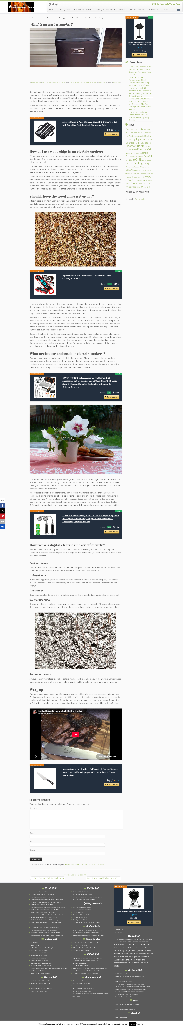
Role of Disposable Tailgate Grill (81, 965)
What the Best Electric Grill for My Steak (42, 904)
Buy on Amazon (112, 134)
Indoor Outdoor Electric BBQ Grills (40, 892)
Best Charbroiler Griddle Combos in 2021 (84, 988)
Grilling (138, 163)
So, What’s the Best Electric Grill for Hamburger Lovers (45, 902)
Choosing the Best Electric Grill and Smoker (42, 894)
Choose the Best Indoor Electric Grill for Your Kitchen (45, 927)
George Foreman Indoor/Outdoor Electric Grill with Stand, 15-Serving (139, 43)
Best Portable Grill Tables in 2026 (103, 878)
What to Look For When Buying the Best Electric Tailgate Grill (90, 968)
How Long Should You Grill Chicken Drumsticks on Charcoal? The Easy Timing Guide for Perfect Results (140, 104)
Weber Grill (145, 187)
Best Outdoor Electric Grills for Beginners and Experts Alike (47, 935)
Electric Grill (144, 149)
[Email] (2, 521)
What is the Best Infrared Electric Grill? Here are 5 (44, 920)
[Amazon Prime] (116, 130)
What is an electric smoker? (89, 82)
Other (165, 9)
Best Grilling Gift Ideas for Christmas (40, 973)
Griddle (130, 159)
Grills (121, 9)
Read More (140, 1024)
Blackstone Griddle (83, 9)
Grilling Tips (57, 82)
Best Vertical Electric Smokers (81, 950)
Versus (136, 183)
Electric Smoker (75, 82)
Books (52, 9)
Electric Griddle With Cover (122, 979)
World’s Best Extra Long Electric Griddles (126, 994)
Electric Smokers (47, 82)
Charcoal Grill (132, 142)
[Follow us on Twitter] (57, 4)
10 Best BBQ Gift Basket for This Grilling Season (43, 948)
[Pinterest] (2, 516)
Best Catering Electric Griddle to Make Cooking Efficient (130, 989)
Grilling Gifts (64, 9)
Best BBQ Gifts (34, 943)
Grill (138, 159)
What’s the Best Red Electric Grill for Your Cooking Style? (46, 922)
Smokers (153, 9)
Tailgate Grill (147, 180)
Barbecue (131, 129)
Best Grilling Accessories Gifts (39, 953)
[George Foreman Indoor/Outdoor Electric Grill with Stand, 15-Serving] (139, 29)
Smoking (138, 180)
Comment (33, 808)
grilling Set (146, 167)
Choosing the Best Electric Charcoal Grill (42, 897)
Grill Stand (139, 170)
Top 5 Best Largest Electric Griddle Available (127, 997)
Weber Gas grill (132, 187)
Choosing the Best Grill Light (81, 920)
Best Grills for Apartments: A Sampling (125, 1007)
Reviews (146, 176)
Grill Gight (129, 164)
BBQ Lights (144, 133)
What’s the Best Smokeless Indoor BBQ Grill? (127, 1004)
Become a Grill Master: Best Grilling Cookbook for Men (87, 930)
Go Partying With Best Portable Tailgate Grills (85, 960)
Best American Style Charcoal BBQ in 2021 (42, 988)
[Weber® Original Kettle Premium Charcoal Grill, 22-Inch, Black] (134, 898)
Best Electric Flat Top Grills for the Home (84, 899)
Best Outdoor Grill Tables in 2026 (48, 878)
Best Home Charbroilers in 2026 (81, 986)
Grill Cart (143, 160)
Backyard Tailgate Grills (79, 963)
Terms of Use (119, 929)
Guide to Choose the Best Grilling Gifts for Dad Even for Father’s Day (49, 968)
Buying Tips (133, 139)
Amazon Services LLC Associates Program (129, 948)
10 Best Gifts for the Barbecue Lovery (41, 963)
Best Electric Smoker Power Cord (82, 909)
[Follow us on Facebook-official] (53, 4)
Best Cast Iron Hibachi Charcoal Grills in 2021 (43, 981)
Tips (126, 184)
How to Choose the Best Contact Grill (125, 1009)
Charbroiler (147, 139)
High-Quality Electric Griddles (123, 981)
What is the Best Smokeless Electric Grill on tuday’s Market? (47, 899)
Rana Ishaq (102, 82)
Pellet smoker (137, 177)
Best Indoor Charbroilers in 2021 (81, 983)
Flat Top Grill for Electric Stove (81, 892)
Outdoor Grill (128, 173)
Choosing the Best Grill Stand (81, 917)
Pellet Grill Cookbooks (139, 173)
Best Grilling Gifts (35, 945)
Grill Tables (146, 170)
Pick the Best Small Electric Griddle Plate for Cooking (129, 991)
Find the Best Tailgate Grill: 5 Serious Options (85, 973)
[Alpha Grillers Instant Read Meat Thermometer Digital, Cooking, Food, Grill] (45, 284)
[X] (2, 511)
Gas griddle (138, 157)
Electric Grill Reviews (132, 153)
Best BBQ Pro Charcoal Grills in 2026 (40, 983)
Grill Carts (149, 160)
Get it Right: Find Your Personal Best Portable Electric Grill (46, 932)
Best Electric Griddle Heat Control (82, 907)
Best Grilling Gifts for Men (38, 970)
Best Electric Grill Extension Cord (82, 915)
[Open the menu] (178, 9)
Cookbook (146, 143)
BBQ (140, 129)
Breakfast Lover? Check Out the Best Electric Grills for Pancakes (48, 907)
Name (32, 833)
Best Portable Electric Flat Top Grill (82, 894)
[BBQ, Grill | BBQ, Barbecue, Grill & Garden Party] (21, 7)
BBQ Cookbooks (132, 133)
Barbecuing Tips (36, 82)
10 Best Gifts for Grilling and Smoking (41, 965)
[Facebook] (2, 505)
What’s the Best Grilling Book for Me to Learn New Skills (88, 935)
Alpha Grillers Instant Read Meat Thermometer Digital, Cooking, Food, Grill (87, 277)
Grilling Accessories (105, 9)
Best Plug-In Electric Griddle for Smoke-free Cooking (129, 976)
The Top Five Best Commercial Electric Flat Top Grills (87, 897)
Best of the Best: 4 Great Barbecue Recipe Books (86, 932)
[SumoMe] (2, 526)
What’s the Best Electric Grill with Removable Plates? (45, 909)
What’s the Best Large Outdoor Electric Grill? (43, 912)
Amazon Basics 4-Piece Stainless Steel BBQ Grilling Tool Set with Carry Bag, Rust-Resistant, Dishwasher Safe (89, 123)
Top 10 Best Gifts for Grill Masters (39, 950)
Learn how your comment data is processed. (85, 864)
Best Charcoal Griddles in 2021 (39, 991)
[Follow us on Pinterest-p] (50, 4)
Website (32, 850)
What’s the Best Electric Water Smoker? (84, 948)
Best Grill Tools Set (78, 912)
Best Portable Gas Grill (121, 1017)
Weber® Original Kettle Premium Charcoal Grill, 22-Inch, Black (134, 911)
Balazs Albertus (142, 199)
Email (32, 841)
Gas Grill (148, 156)
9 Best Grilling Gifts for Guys (38, 958)
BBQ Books (147, 129)
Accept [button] (132, 1024)
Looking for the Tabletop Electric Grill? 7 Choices (44, 917)
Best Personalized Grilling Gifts (39, 955)
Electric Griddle (134, 145)
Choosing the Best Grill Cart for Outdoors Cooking (86, 922)
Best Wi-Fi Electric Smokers (80, 945)
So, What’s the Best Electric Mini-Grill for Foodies (44, 925)
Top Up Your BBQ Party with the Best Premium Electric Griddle (132, 986)
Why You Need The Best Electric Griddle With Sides (129, 984)
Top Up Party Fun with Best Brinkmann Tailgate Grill (87, 958)
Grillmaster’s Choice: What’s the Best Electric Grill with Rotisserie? (48, 915)
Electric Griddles (137, 9)
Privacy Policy (119, 932)
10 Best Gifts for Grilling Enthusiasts (40, 960)
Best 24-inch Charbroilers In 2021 (82, 991)
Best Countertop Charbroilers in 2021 (83, 981)
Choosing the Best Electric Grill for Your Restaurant (44, 930)
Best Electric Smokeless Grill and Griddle (126, 974)
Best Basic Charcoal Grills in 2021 (39, 986)
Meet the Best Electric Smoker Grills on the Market (87, 943)
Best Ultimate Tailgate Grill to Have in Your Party (86, 970)
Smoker (129, 180)
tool (130, 183)
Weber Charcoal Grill (145, 183)
